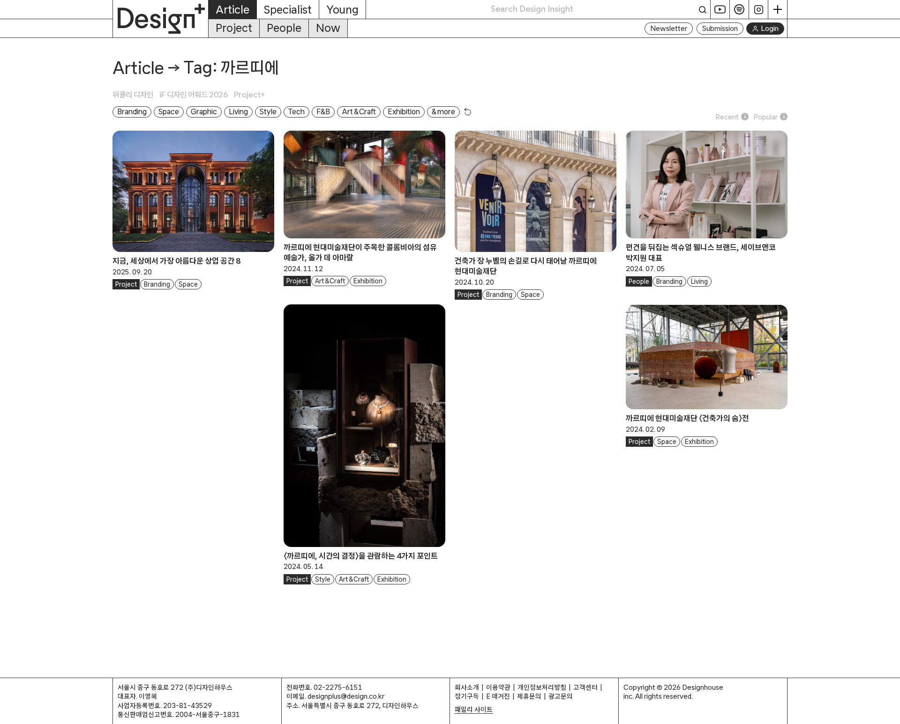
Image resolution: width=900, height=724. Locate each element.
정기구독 (467, 696)
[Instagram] (758, 9)
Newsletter (668, 28)
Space (188, 284)
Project (234, 27)
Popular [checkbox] (765, 116)
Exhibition (367, 281)
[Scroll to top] (890, 712)
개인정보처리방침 (542, 687)
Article (138, 67)
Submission (720, 28)
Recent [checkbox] (727, 116)
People (284, 27)
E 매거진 (498, 696)
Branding (157, 284)
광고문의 (560, 696)
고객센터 (585, 687)
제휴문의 (529, 696)
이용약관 (498, 687)
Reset (468, 111)
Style (322, 579)
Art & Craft (330, 281)
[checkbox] (135, 94)
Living (699, 281)
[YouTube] (720, 9)
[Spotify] (739, 9)
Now (328, 27)
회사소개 (467, 687)
